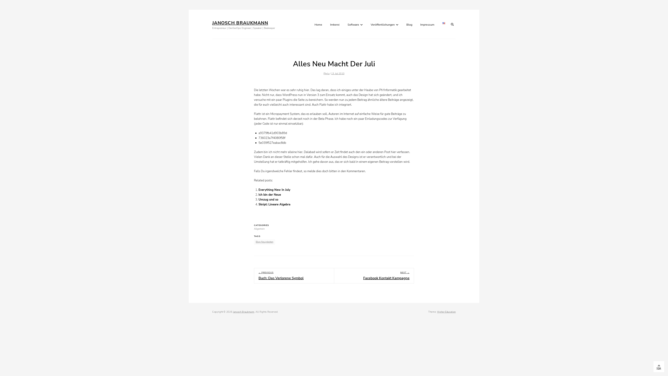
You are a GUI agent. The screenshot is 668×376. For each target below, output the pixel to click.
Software (353, 25)
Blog (409, 25)
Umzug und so (268, 200)
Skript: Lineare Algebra (274, 204)
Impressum (427, 25)
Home (318, 25)
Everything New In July (274, 190)
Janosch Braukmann (240, 23)
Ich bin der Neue (270, 195)
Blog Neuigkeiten (264, 242)
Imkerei (335, 25)
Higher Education (446, 312)
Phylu (326, 73)
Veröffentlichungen (383, 25)
